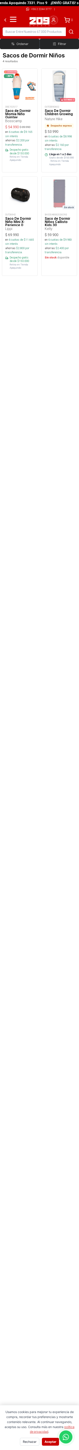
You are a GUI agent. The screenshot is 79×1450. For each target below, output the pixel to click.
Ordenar (22, 44)
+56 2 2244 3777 (41, 9)
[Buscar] (71, 31)
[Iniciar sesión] (53, 20)
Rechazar (29, 1441)
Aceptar (50, 1441)
